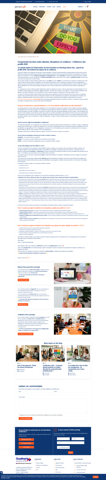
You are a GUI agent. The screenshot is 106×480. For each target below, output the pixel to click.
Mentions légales (39, 463)
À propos (48, 6)
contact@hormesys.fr (40, 1)
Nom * (20, 391)
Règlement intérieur (60, 463)
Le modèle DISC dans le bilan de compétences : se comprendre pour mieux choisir (78, 368)
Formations (42, 6)
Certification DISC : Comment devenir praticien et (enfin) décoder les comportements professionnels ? (52, 368)
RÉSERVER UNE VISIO (26, 439)
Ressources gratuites (60, 467)
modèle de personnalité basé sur (30, 99)
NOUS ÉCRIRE (26, 447)
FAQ (56, 469)
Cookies (38, 467)
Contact (59, 6)
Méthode (35, 6)
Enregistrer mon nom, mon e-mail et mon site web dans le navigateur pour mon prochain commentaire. (41, 415)
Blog (54, 6)
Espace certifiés (88, 1)
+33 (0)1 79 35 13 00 (53, 1)
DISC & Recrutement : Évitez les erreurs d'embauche (26, 366)
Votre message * (22, 397)
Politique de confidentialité (42, 465)
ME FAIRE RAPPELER (26, 443)
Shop (64, 6)
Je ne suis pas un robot (64, 447)
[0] (87, 7)
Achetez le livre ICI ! (23, 304)
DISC (38, 56)
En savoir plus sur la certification (26, 334)
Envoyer (70, 452)
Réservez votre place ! (23, 280)
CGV (37, 469)
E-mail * (55, 391)
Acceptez (96, 476)
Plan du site (58, 472)
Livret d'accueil (59, 465)
